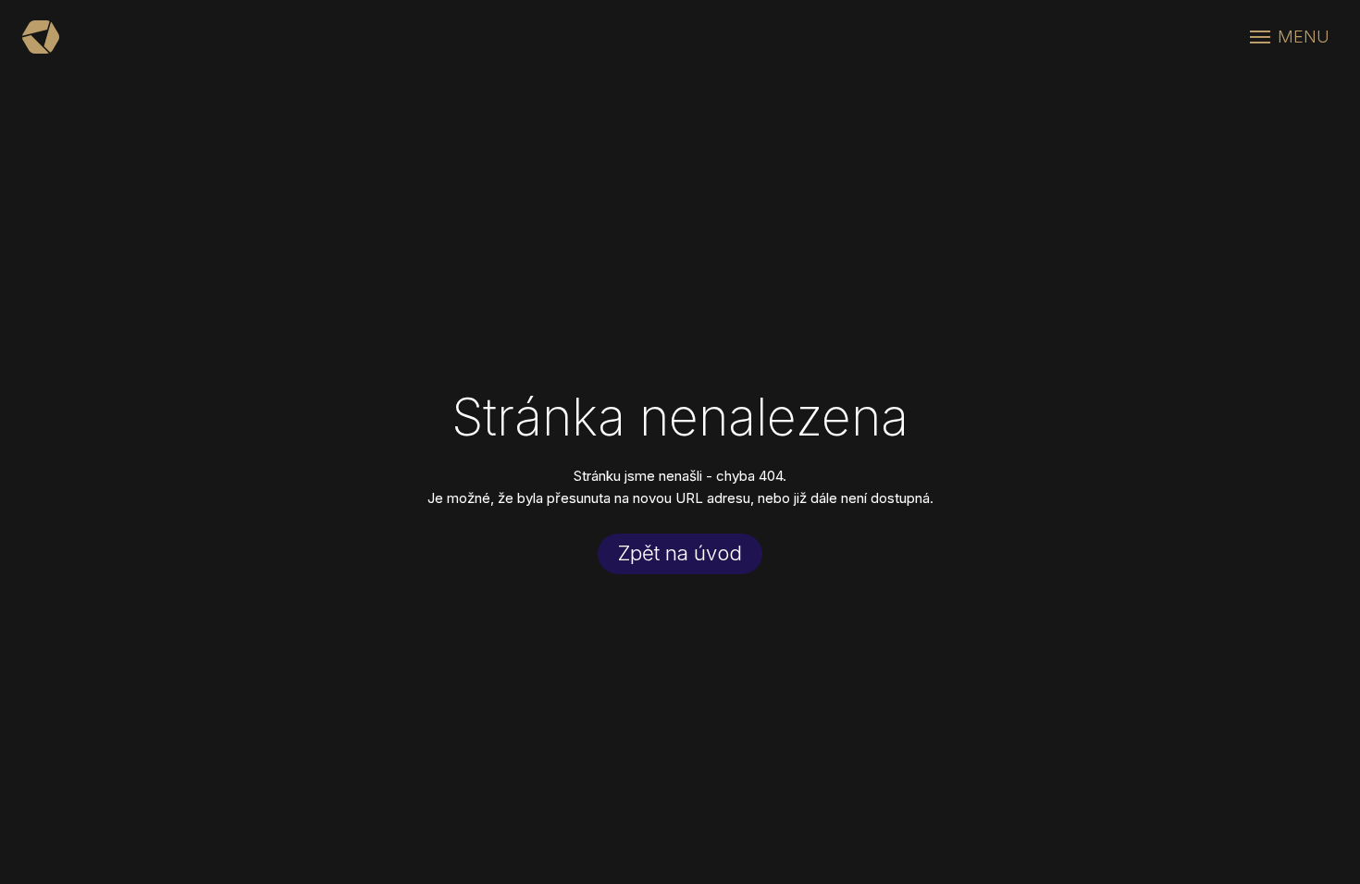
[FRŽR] (40, 37)
